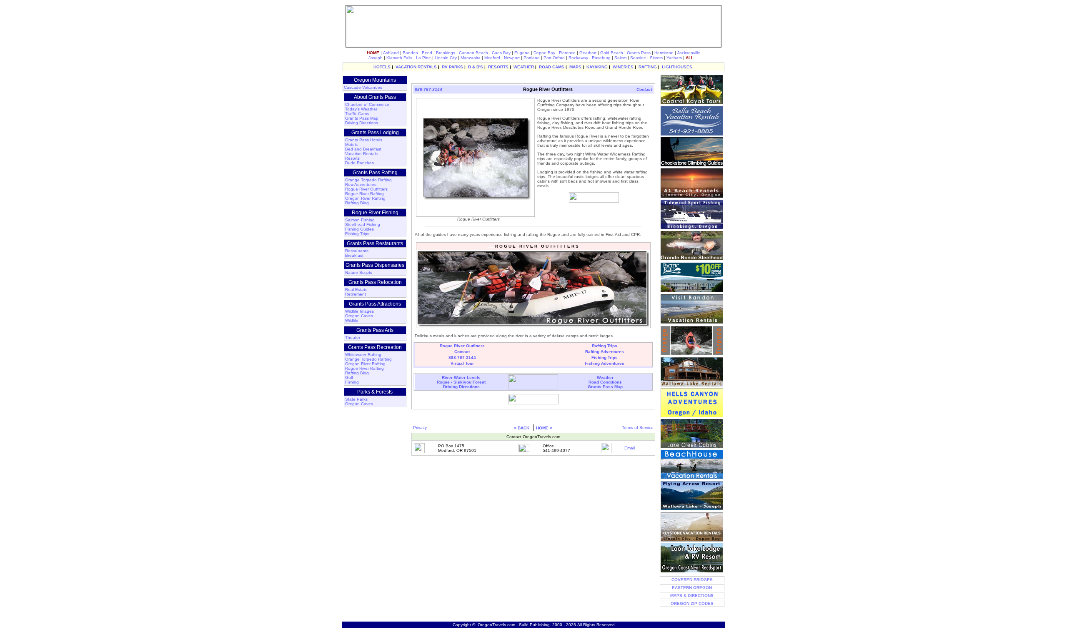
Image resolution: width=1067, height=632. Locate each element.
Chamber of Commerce (367, 104)
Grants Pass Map (361, 118)
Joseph (375, 57)
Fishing (352, 382)
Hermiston (664, 52)
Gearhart (587, 52)
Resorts (352, 158)
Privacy (420, 427)
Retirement (355, 294)
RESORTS (498, 67)
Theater (352, 337)
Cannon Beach (473, 52)
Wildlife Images (359, 311)
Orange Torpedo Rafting (368, 180)
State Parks (356, 399)
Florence (567, 52)
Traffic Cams (357, 113)
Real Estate (356, 289)
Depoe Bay (544, 52)
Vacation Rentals (361, 153)
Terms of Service (638, 427)
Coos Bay (501, 52)
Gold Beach (611, 52)
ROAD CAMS (551, 67)
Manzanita (471, 57)
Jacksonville (688, 52)
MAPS (575, 67)
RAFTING (648, 67)
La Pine (423, 57)
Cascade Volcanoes (363, 87)
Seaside (638, 57)
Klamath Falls (399, 57)
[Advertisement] (532, 78)
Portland (531, 57)
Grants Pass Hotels (363, 140)
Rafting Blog (357, 203)
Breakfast (354, 255)
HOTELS (382, 67)
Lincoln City (446, 57)
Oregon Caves (359, 315)
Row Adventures (360, 184)
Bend (427, 52)
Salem (620, 57)
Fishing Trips (357, 233)
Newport (512, 57)
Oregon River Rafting (365, 198)
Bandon (410, 52)
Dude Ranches (359, 163)
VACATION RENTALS (416, 67)
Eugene (522, 52)
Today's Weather (361, 109)
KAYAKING (597, 67)
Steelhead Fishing (362, 224)
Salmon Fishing (360, 220)
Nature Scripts (358, 272)
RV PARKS (452, 67)
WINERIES (623, 67)
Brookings (445, 52)
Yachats (674, 57)
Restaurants (356, 250)
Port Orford (554, 57)
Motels (351, 144)
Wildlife (351, 320)
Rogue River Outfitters (366, 189)
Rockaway (578, 57)
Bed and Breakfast (363, 149)
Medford (492, 57)
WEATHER (523, 67)
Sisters (656, 57)
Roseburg (601, 57)
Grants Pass (639, 52)
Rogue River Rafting (364, 193)
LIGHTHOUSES (677, 67)
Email (629, 448)
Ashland (391, 52)
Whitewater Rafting (363, 354)
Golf (349, 377)
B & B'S (475, 67)
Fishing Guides (359, 229)
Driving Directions (361, 122)
